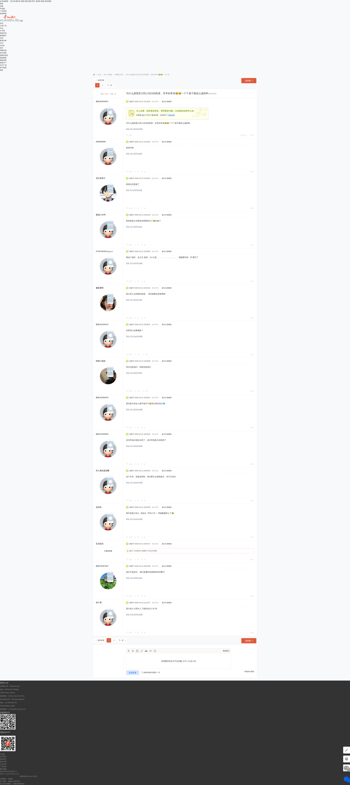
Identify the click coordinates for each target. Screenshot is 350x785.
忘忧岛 (99, 507)
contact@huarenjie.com (17, 709)
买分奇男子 (100, 178)
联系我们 (3, 759)
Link (141, 651)
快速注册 (171, 115)
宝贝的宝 (99, 544)
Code (150, 651)
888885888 (101, 142)
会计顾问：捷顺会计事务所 (10, 781)
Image (137, 651)
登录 (1, 4)
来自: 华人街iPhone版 (134, 154)
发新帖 (248, 81)
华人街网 (94, 75)
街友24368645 (102, 434)
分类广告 (3, 26)
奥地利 (38, 1)
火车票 (2, 31)
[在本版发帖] (346, 750)
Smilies (155, 651)
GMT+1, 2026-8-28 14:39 (9, 774)
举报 (251, 135)
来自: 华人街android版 (134, 129)
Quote (146, 651)
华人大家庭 (108, 75)
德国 (22, 1)
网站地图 (3, 769)
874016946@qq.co (104, 251)
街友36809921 (102, 101)
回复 (130, 135)
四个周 (99, 602)
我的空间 (3, 33)
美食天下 (3, 63)
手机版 (2, 9)
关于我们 (3, 757)
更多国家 (48, 1)
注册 (1, 6)
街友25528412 (102, 324)
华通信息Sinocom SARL (28, 776)
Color (133, 651)
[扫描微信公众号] (346, 759)
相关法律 (3, 762)
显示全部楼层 (167, 102)
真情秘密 (3, 58)
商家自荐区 (4, 55)
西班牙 (18, 1)
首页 (1, 23)
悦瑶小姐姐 (100, 361)
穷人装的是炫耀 (102, 470)
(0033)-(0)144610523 (16, 696)
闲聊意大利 (119, 75)
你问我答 (3, 53)
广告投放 (3, 766)
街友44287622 (102, 566)
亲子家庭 (3, 68)
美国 (26, 1)
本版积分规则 (249, 671)
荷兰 (33, 1)
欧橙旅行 (3, 36)
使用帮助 (3, 14)
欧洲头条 (3, 40)
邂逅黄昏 (99, 288)
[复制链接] (212, 94)
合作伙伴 (3, 764)
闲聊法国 (3, 50)
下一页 (109, 85)
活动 (1, 38)
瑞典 (42, 1)
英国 (30, 1)
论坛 (1, 28)
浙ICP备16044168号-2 (8, 771)
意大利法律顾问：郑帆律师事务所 (12, 784)
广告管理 (3, 11)
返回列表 (101, 80)
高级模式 (226, 651)
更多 (1, 70)
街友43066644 (102, 397)
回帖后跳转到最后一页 (151, 672)
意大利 (12, 1)
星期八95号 (101, 215)
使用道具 (243, 135)
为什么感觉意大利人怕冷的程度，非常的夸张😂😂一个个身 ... (148, 75)
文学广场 (3, 65)
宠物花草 (3, 60)
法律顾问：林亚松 (6, 779)
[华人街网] (10, 21)
